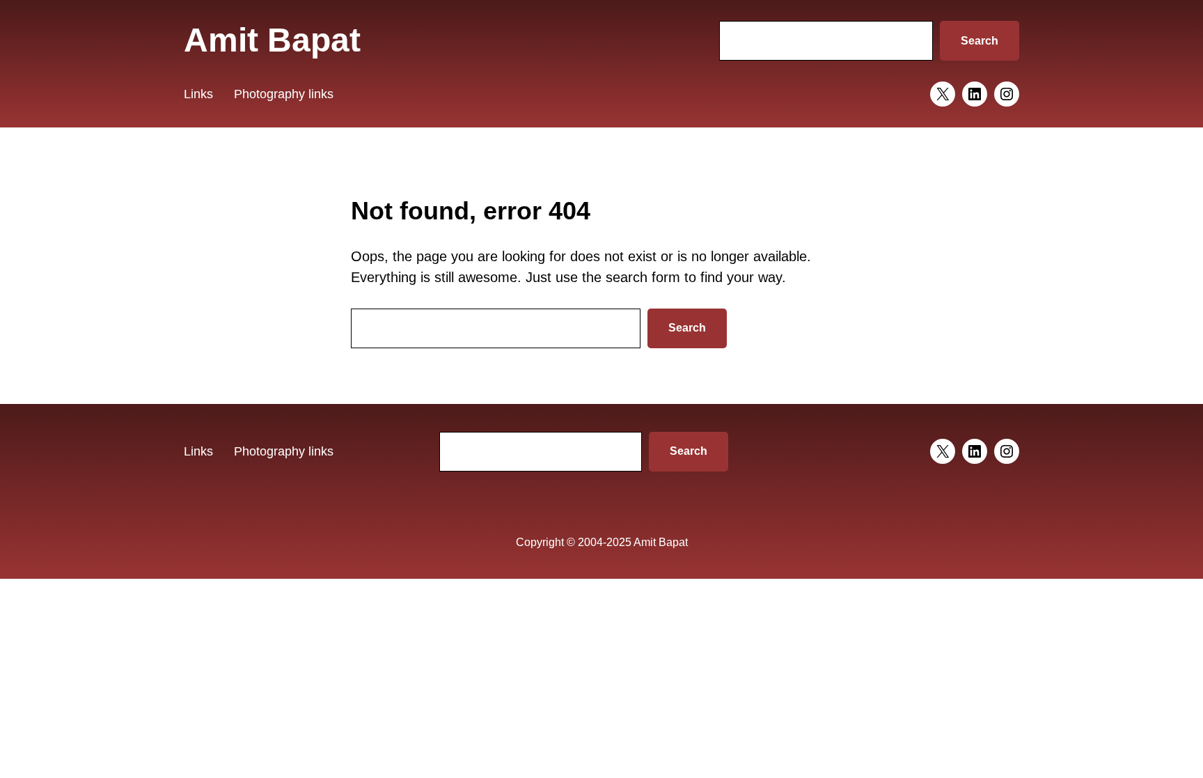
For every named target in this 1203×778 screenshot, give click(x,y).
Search (979, 41)
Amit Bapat (272, 40)
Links (198, 94)
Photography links (283, 94)
